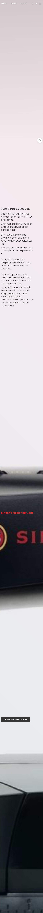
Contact (23, 3)
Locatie (13, 3)
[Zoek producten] (39, 140)
